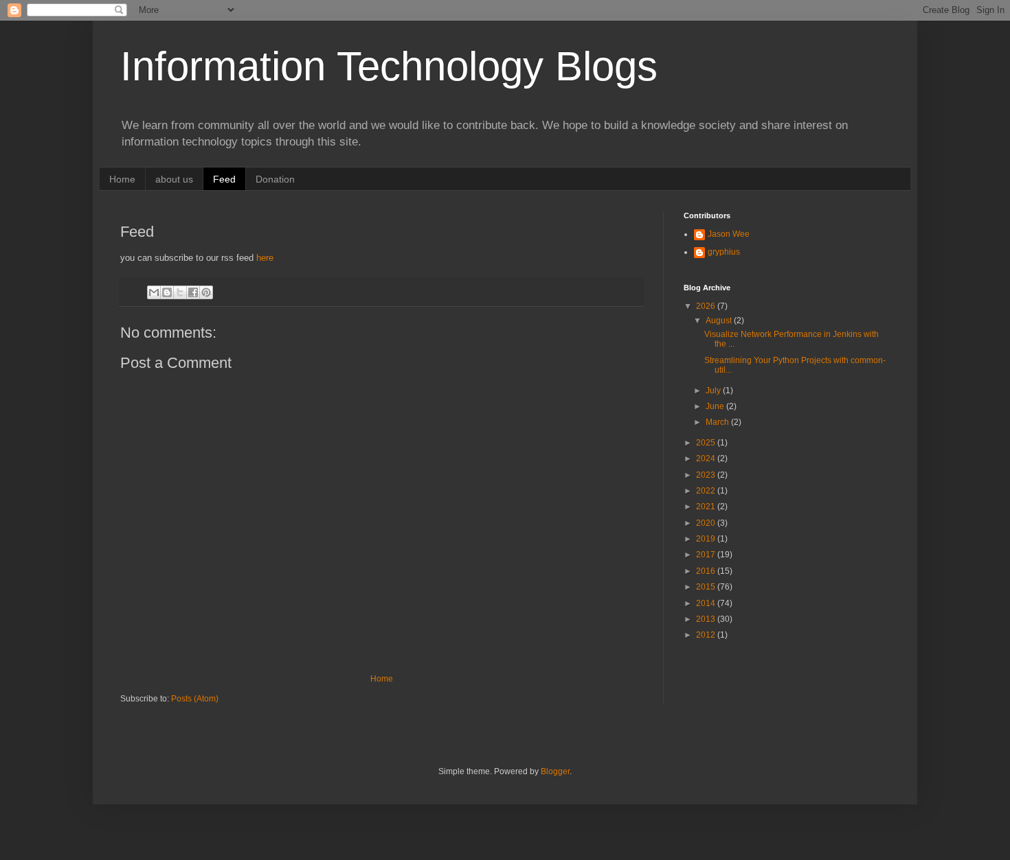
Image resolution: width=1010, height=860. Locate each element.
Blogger (555, 771)
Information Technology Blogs (389, 66)
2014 (706, 603)
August (720, 320)
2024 (706, 458)
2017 (706, 554)
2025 (706, 443)
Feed (224, 179)
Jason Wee (729, 234)
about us (174, 179)
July (714, 390)
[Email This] (154, 292)
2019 (706, 539)
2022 (706, 491)
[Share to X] (180, 292)
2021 (706, 506)
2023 (706, 475)
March (718, 422)
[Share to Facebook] (193, 292)
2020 (706, 523)
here (264, 258)
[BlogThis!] (167, 292)
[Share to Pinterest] (206, 292)
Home (122, 179)
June (716, 406)
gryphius (724, 252)
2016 (706, 571)
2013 (706, 619)
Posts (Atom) (194, 699)
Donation (275, 179)
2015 (706, 587)
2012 (706, 635)
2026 (706, 306)
